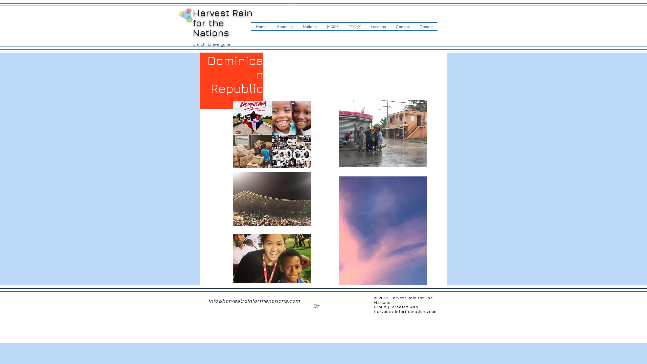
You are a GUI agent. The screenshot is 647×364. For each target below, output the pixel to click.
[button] (310, 26)
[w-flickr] (324, 304)
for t (202, 22)
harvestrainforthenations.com (406, 311)
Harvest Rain (222, 12)
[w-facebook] (317, 307)
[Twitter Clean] (331, 304)
